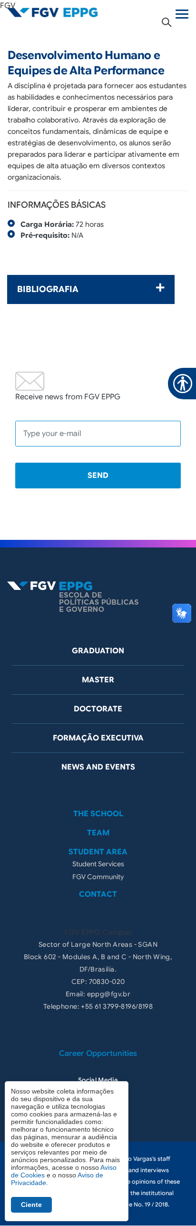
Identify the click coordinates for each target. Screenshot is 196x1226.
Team (98, 833)
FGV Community (98, 876)
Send (98, 475)
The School (98, 814)
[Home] (52, 11)
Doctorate (98, 709)
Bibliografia (47, 289)
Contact (98, 894)
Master (98, 680)
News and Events (98, 767)
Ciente (31, 1204)
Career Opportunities (98, 1053)
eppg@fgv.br (109, 994)
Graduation (98, 651)
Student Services (98, 864)
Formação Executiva (98, 738)
